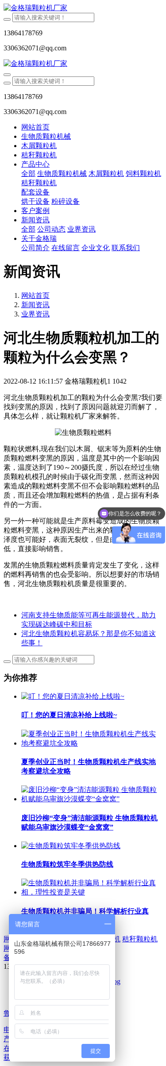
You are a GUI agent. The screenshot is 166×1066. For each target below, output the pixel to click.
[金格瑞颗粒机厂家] (83, 8)
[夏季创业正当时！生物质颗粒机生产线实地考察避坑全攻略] (91, 743)
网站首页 (35, 127)
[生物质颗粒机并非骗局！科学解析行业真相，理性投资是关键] (91, 892)
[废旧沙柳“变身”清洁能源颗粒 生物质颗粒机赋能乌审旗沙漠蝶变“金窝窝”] (91, 799)
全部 (28, 173)
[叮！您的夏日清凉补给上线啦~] (72, 696)
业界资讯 (35, 314)
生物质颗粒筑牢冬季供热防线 (67, 864)
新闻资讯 (35, 304)
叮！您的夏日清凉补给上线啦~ (69, 715)
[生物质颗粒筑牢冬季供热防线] (70, 845)
